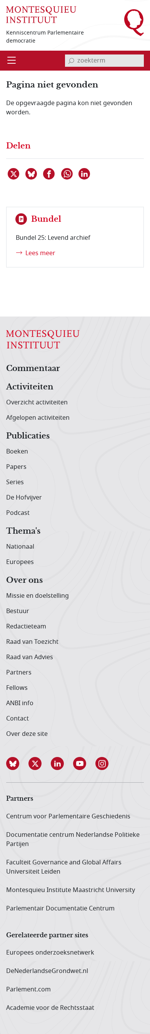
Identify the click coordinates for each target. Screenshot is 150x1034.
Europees (20, 562)
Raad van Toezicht (32, 641)
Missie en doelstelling (37, 595)
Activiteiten (29, 387)
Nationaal (20, 546)
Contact (17, 718)
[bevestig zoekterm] (71, 60)
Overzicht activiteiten (37, 402)
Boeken (17, 451)
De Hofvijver (24, 497)
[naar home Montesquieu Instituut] (41, 14)
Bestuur (17, 611)
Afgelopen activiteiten (38, 417)
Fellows (17, 688)
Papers (16, 467)
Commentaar (33, 368)
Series (15, 482)
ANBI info (19, 703)
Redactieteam (26, 626)
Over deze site (27, 734)
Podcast (18, 513)
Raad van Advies (29, 657)
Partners (19, 672)
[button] (17, 763)
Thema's (23, 531)
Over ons (24, 580)
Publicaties (28, 436)
